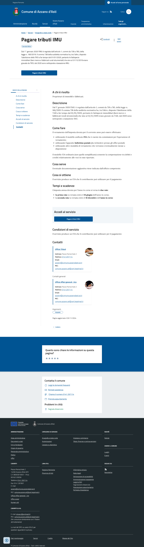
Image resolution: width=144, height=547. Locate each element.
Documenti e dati (17, 441)
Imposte (73, 24)
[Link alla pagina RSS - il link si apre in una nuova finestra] (111, 11)
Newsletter (108, 472)
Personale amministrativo (20, 451)
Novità (34, 23)
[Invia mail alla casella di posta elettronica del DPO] (23, 514)
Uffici (12, 458)
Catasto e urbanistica (49, 444)
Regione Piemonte (18, 2)
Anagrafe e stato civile (43, 32)
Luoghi (106, 452)
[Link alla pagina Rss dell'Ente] (105, 469)
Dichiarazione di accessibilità (83, 476)
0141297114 (67, 256)
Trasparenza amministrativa (86, 22)
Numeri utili (15, 502)
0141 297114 (22, 480)
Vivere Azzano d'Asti (58, 22)
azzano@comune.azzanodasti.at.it (68, 262)
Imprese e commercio (80, 438)
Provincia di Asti (47, 473)
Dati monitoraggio (17, 538)
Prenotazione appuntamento (83, 487)
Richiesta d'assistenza (81, 490)
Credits (50, 538)
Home (23, 32)
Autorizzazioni (47, 441)
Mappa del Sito (67, 538)
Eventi (106, 455)
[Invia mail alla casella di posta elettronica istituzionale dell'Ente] (23, 489)
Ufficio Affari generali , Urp (66, 282)
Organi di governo (17, 448)
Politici (13, 455)
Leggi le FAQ (77, 482)
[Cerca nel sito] (127, 11)
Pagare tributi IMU (39, 73)
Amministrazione (20, 23)
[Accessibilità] (6, 540)
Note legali (77, 473)
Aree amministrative (18, 438)
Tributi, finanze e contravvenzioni (84, 441)
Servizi (45, 23)
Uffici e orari (15, 499)
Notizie (106, 438)
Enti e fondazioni (17, 444)
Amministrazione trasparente (83, 479)
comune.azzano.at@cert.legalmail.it (69, 268)
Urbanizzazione (108, 24)
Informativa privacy (80, 470)
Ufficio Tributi (60, 249)
